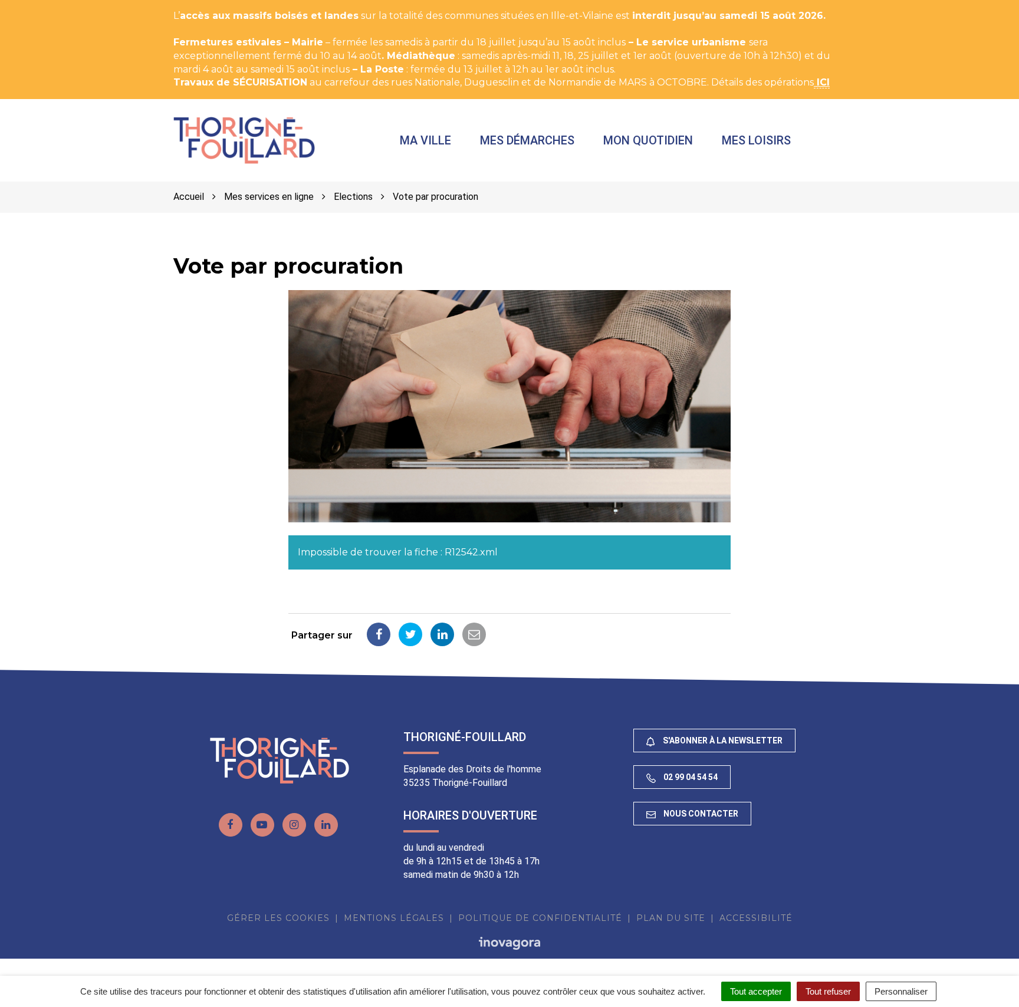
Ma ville (425, 140)
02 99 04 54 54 (690, 777)
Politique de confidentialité (540, 918)
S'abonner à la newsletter (722, 740)
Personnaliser (901, 991)
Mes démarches (527, 140)
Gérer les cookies (278, 918)
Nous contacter (700, 813)
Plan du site (670, 918)
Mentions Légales (394, 918)
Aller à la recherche (215, 6)
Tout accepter (756, 991)
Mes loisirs (756, 140)
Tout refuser (828, 991)
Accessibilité (756, 918)
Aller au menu (37, 6)
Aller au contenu (120, 6)
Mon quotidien (648, 140)
